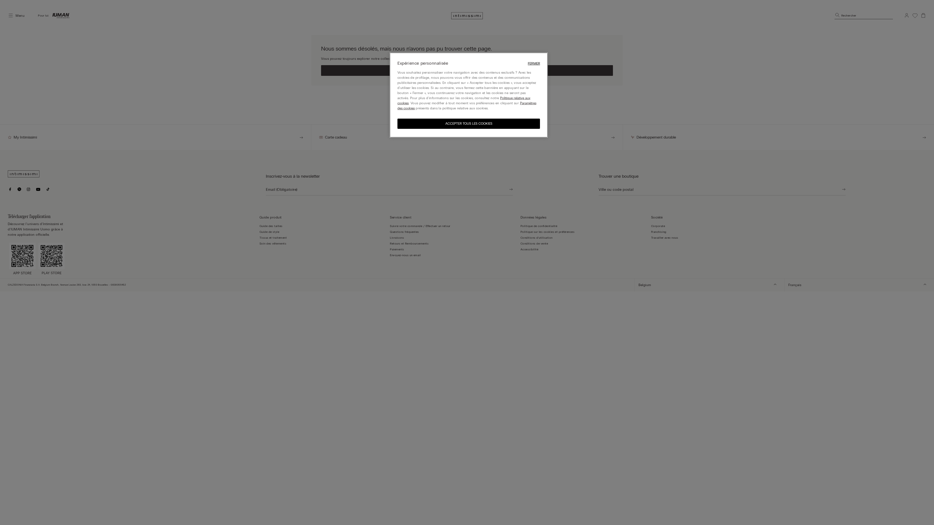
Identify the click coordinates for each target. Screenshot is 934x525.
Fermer (534, 63)
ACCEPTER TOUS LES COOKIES (468, 124)
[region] (469, 95)
